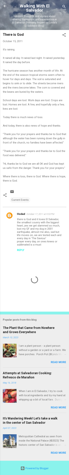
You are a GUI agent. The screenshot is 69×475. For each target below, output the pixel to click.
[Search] (64, 7)
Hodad (21, 214)
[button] (64, 35)
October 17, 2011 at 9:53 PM (40, 214)
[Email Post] (12, 192)
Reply (20, 250)
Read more (58, 362)
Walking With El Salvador (35, 8)
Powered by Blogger (37, 468)
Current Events (20, 199)
